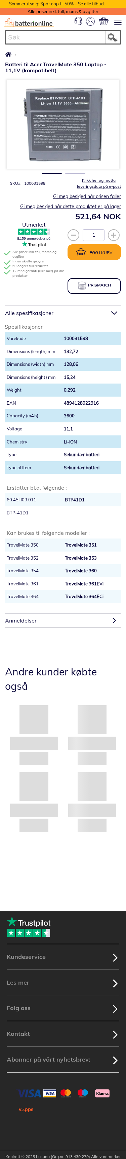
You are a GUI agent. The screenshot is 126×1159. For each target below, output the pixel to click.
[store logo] (29, 22)
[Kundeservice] (78, 23)
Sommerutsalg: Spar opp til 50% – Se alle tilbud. (57, 3)
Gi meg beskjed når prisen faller (87, 196)
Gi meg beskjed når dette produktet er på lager (70, 206)
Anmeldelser (21, 620)
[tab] (63, 313)
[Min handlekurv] (104, 21)
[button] (50, 171)
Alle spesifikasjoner (29, 313)
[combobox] (63, 37)
